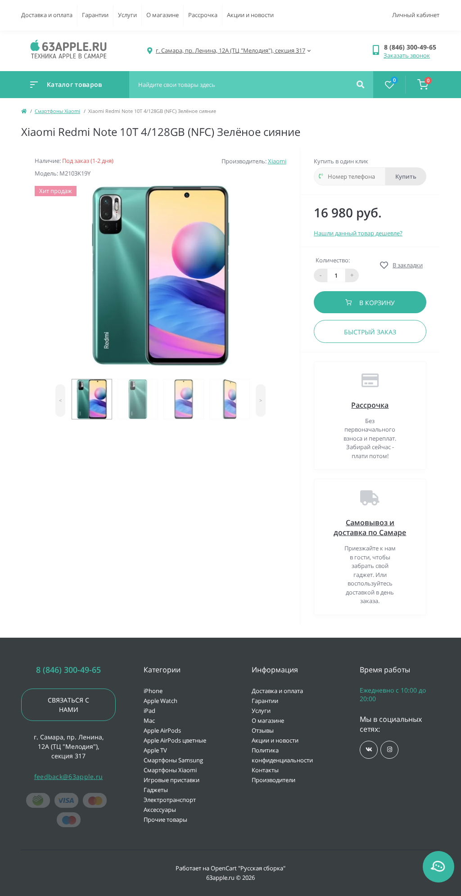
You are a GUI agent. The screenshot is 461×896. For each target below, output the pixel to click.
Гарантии (95, 15)
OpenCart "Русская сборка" (248, 868)
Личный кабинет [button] (415, 15)
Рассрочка (202, 15)
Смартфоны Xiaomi (57, 111)
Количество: (333, 260)
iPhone (153, 691)
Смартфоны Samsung (173, 760)
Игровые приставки (171, 780)
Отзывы (263, 730)
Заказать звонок (407, 55)
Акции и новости (250, 15)
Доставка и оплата (46, 15)
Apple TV (155, 750)
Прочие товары (165, 819)
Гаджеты (156, 790)
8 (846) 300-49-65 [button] (68, 670)
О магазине (162, 15)
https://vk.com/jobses (369, 750)
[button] (412, 47)
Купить (405, 176)
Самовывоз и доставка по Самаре (370, 527)
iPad (149, 711)
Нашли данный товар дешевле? (358, 233)
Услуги (127, 15)
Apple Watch (160, 701)
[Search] (360, 84)
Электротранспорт (170, 800)
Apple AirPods (162, 730)
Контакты (265, 770)
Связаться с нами (68, 705)
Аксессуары (160, 810)
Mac (149, 720)
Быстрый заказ (370, 332)
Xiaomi (277, 161)
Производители (273, 780)
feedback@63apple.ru (68, 776)
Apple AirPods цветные (175, 740)
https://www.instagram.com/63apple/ (389, 750)
